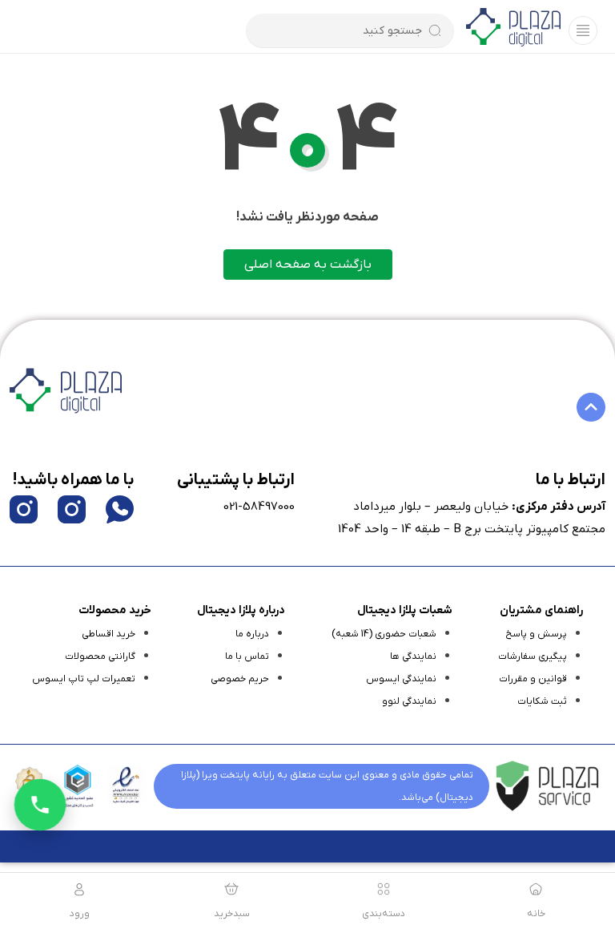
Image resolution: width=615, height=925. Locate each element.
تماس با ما (247, 656)
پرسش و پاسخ (536, 634)
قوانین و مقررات (533, 679)
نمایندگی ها (413, 656)
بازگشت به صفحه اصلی (308, 264)
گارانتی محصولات (100, 656)
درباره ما (252, 634)
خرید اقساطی (108, 634)
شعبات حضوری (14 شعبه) (384, 634)
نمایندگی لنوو (409, 701)
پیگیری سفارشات (532, 656)
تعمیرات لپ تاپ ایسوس (83, 679)
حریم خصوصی (240, 679)
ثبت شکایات (542, 701)
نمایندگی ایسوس (401, 679)
